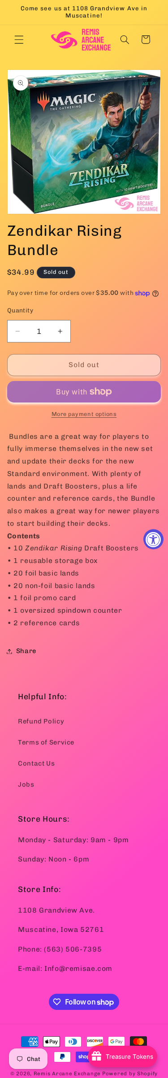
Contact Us (36, 763)
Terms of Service (46, 742)
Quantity (20, 310)
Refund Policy (41, 721)
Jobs (26, 784)
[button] (19, 39)
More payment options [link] (84, 414)
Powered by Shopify (130, 1073)
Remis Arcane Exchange (67, 1073)
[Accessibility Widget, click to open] (153, 539)
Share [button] (26, 651)
